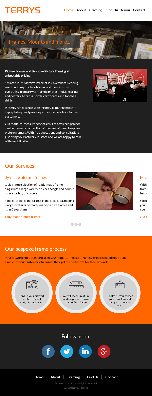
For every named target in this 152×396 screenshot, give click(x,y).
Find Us (111, 10)
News (125, 10)
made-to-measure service (28, 124)
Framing (95, 10)
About (81, 10)
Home (68, 10)
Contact (139, 10)
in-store (42, 137)
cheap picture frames (31, 87)
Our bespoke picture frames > (89, 216)
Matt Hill (84, 387)
